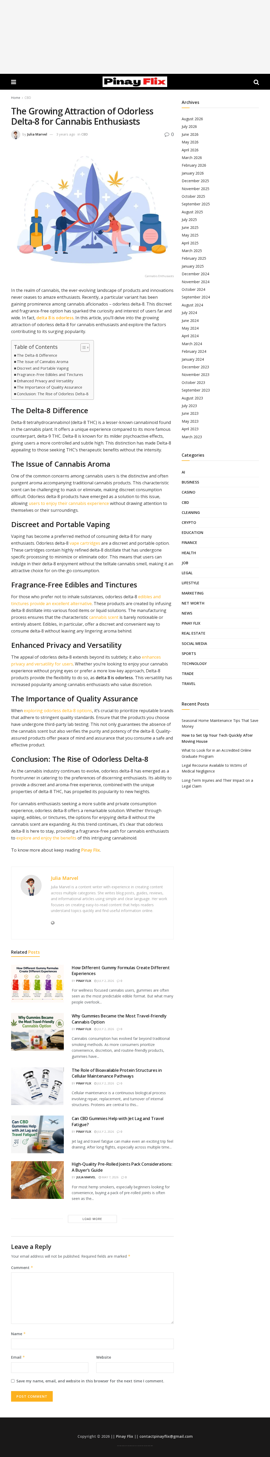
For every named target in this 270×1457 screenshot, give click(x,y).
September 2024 (196, 297)
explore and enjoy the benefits (46, 838)
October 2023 (193, 382)
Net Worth (193, 603)
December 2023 (195, 366)
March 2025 (192, 250)
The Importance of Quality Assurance (49, 387)
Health (189, 552)
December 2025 (195, 180)
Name (18, 1333)
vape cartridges (85, 543)
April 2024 (190, 335)
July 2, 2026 (105, 981)
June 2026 (190, 134)
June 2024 (190, 320)
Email (18, 1357)
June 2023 (190, 413)
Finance (189, 542)
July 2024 (189, 312)
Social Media (194, 643)
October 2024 (193, 289)
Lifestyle (190, 582)
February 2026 (194, 165)
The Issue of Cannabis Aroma (42, 361)
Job (185, 562)
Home (15, 97)
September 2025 (196, 203)
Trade (188, 673)
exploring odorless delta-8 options (58, 710)
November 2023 (195, 374)
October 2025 (193, 196)
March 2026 (192, 157)
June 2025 (190, 227)
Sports (189, 653)
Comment (22, 1267)
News (187, 613)
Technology (194, 663)
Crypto (189, 522)
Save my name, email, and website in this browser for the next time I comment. (90, 1380)
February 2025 (194, 258)
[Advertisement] (135, 37)
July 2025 (189, 219)
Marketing (193, 593)
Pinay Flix (90, 850)
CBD (28, 97)
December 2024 (195, 273)
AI (183, 472)
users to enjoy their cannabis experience (69, 503)
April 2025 (190, 242)
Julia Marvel (37, 134)
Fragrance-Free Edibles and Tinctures (50, 374)
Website (103, 1357)
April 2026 (190, 149)
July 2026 (189, 126)
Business (190, 482)
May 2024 (190, 328)
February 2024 (194, 351)
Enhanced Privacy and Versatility (45, 380)
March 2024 (192, 343)
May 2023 (190, 421)
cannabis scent (103, 617)
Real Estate (193, 633)
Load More (92, 1219)
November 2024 (195, 281)
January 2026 (193, 173)
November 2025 (195, 188)
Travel (188, 683)
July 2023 (189, 405)
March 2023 (192, 436)
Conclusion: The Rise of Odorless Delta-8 (52, 393)
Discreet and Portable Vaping (43, 368)
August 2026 (192, 118)
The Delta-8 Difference (37, 355)
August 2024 (192, 304)
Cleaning (191, 512)
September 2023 (196, 390)
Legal (187, 572)
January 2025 (193, 266)
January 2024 (193, 359)
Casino (188, 492)
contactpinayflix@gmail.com (166, 1436)
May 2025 (190, 235)
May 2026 (190, 141)
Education (192, 532)
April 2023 (190, 428)
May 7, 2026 (109, 1177)
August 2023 (192, 398)
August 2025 (192, 211)
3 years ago (65, 134)
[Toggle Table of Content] (82, 347)
